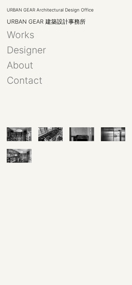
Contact (24, 80)
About (20, 65)
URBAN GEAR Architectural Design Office (50, 9)
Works (20, 35)
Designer (26, 50)
